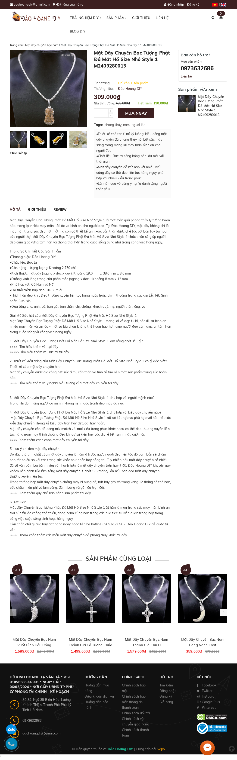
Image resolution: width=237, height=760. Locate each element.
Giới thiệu (141, 18)
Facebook (208, 685)
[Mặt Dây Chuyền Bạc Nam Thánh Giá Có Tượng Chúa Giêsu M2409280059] (90, 598)
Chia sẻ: (16, 153)
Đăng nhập (176, 4)
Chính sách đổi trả (136, 713)
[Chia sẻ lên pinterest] (25, 153)
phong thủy (113, 125)
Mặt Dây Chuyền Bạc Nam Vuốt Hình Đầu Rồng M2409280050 (34, 645)
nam (126, 125)
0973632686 (197, 68)
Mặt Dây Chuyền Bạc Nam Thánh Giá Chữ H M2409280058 (146, 645)
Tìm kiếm (166, 685)
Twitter (206, 691)
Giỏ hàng (166, 702)
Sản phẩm (115, 18)
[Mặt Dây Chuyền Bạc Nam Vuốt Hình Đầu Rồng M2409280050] (34, 598)
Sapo (161, 749)
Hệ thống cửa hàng (69, 4)
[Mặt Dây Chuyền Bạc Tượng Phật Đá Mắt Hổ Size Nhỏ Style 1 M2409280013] (187, 103)
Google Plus (210, 702)
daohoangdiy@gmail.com (32, 4)
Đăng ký (193, 4)
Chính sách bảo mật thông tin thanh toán (134, 702)
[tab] (15, 209)
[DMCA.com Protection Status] (212, 717)
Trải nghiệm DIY (85, 18)
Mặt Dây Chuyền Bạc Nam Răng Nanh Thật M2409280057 (202, 645)
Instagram (209, 696)
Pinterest (208, 707)
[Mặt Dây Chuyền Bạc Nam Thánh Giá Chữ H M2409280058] (146, 598)
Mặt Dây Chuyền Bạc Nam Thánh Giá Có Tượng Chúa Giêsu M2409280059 (90, 645)
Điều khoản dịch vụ (99, 696)
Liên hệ (162, 18)
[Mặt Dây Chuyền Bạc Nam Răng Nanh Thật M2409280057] (203, 598)
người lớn (138, 125)
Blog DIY (78, 31)
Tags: (98, 125)
